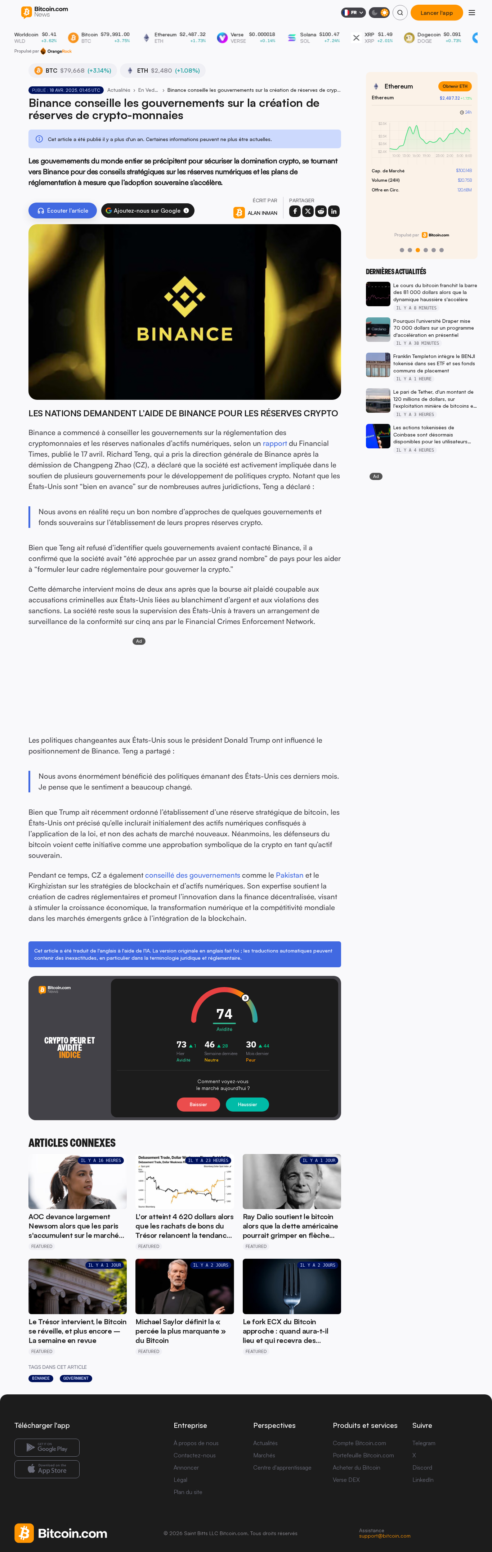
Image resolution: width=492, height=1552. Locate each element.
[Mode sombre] (379, 12)
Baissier (198, 1104)
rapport (275, 443)
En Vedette (149, 90)
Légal (180, 1479)
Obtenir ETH (455, 86)
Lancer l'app (436, 13)
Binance (41, 1378)
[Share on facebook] (295, 211)
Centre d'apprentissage (282, 1467)
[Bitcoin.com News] (44, 12)
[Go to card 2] (410, 250)
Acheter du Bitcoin (356, 1467)
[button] (186, 210)
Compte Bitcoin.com (359, 1443)
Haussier (247, 1104)
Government (76, 1378)
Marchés (264, 1455)
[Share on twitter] (308, 211)
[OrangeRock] (56, 51)
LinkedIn (423, 1479)
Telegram (423, 1443)
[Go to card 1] (402, 250)
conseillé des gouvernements (192, 874)
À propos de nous (196, 1443)
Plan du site (188, 1492)
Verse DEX (346, 1479)
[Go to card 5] (433, 250)
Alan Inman (262, 213)
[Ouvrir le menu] (472, 12)
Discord (422, 1467)
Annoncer (186, 1467)
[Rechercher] (400, 12)
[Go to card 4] (426, 250)
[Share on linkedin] (334, 211)
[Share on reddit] (321, 211)
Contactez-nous (195, 1455)
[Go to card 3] (418, 250)
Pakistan (290, 874)
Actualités (118, 90)
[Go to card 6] (441, 250)
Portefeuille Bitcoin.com (363, 1455)
